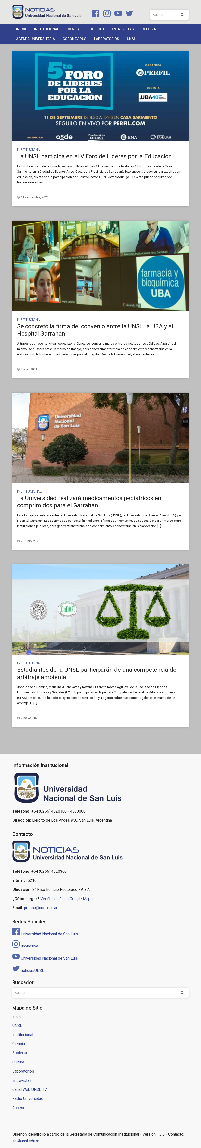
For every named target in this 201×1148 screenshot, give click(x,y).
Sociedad (96, 29)
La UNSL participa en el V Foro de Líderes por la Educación (94, 156)
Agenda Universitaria (35, 39)
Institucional (46, 29)
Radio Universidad (27, 1098)
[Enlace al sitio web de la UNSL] (100, 788)
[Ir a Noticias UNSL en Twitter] (128, 14)
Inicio (21, 29)
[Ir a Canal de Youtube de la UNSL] (117, 14)
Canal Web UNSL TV (29, 1089)
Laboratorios (106, 39)
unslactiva (29, 946)
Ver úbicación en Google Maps (66, 898)
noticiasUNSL (32, 970)
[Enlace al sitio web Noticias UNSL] (100, 852)
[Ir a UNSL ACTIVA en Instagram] (106, 14)
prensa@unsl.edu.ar (40, 907)
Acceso (18, 1107)
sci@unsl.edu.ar (25, 1141)
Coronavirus (74, 39)
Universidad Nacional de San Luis (49, 934)
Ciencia (73, 29)
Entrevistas (123, 29)
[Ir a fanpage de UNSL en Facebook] (94, 14)
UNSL (131, 39)
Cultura (149, 29)
